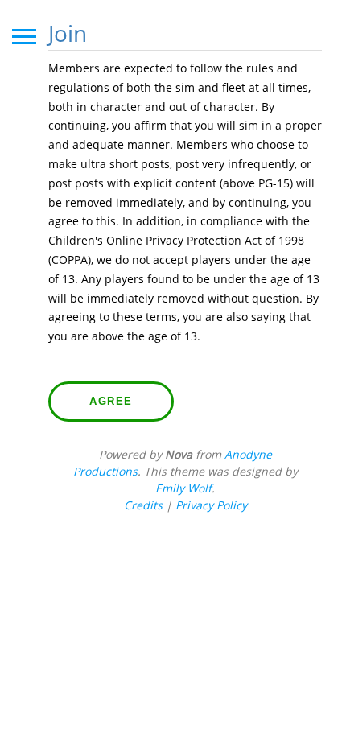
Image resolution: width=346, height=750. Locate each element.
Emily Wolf (183, 488)
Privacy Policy (211, 505)
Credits (143, 505)
